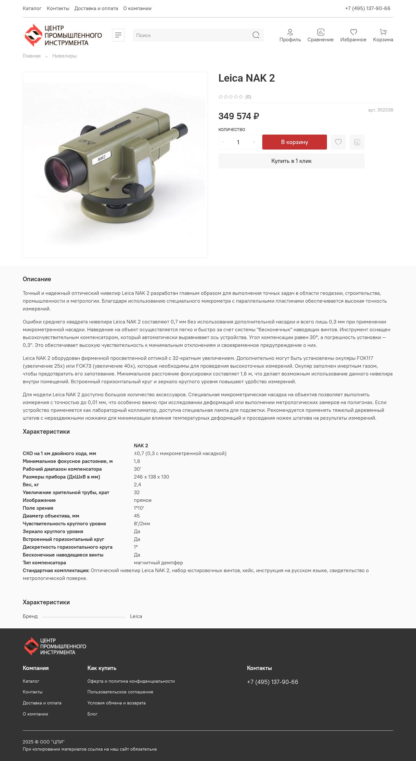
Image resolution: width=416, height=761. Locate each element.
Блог (92, 714)
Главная (32, 55)
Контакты (58, 8)
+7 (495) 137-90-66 (368, 8)
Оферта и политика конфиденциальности (131, 681)
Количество (231, 129)
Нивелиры (64, 55)
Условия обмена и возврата (116, 703)
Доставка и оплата (96, 8)
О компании (137, 8)
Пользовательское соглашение (120, 692)
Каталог (32, 8)
